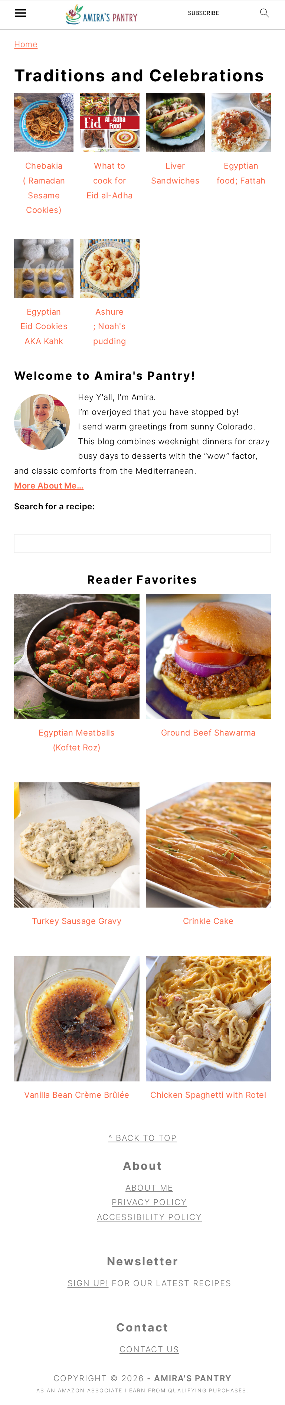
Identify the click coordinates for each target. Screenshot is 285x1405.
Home (25, 44)
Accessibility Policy (149, 1217)
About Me (149, 1188)
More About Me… (48, 485)
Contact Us (149, 1349)
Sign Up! (88, 1283)
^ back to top (142, 1138)
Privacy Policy (149, 1202)
